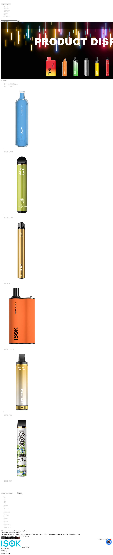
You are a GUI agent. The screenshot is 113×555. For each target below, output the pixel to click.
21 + (7, 552)
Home (6, 7)
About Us (7, 10)
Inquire (20, 493)
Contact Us (7, 16)
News (6, 13)
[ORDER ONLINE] (105, 544)
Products (6, 8)
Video (6, 15)
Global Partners (8, 528)
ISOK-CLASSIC (9, 86)
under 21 (3, 552)
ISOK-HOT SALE (9, 83)
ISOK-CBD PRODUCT (11, 85)
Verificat (6, 11)
